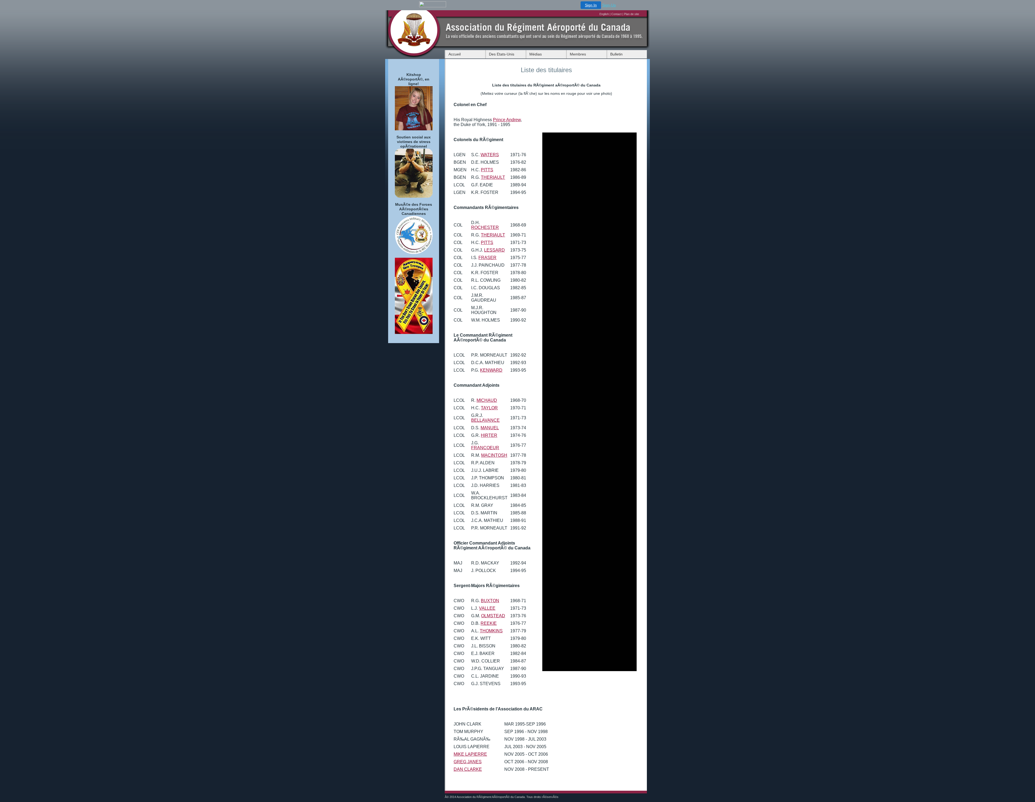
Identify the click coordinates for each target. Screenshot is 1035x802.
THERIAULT (493, 177)
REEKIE (489, 623)
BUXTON (490, 600)
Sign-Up (609, 5)
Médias (535, 54)
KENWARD (491, 370)
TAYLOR (489, 408)
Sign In (591, 5)
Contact (616, 14)
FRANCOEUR (485, 447)
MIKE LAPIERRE (470, 754)
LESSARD (494, 250)
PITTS (487, 170)
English (604, 14)
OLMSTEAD (493, 615)
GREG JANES (468, 761)
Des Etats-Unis (501, 54)
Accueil (454, 54)
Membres (578, 54)
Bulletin (616, 54)
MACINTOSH (494, 455)
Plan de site (631, 14)
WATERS (490, 154)
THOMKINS (491, 631)
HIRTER (489, 435)
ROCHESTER (485, 227)
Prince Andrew (507, 119)
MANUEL (490, 428)
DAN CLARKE (468, 769)
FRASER (487, 257)
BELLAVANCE (485, 420)
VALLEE (487, 608)
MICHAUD (487, 400)
